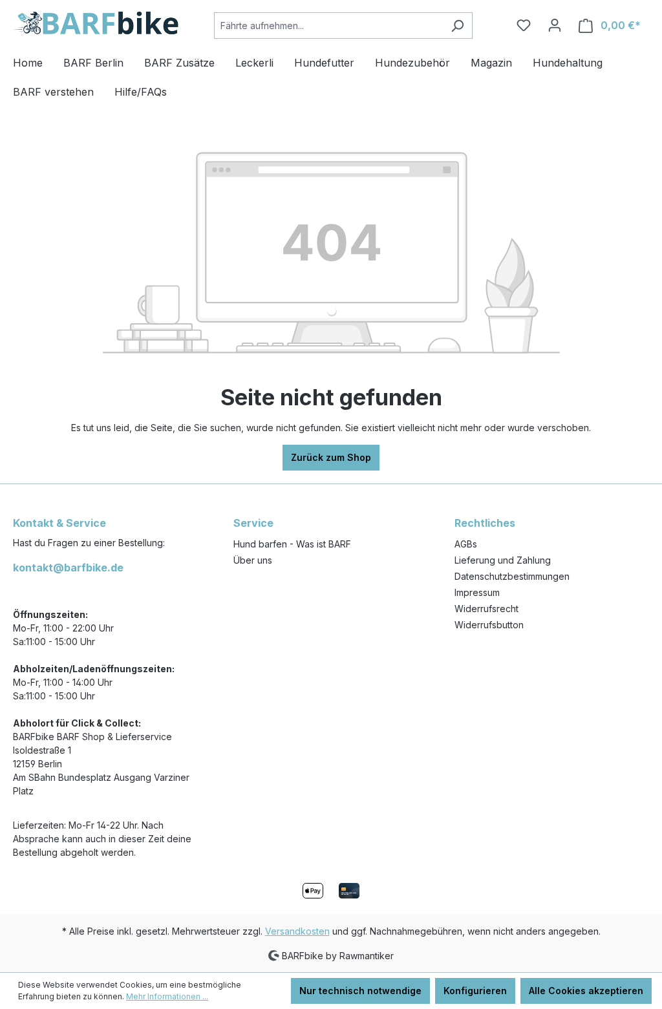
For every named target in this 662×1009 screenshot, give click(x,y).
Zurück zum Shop (331, 457)
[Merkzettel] (523, 25)
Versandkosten (297, 931)
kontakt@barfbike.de (68, 567)
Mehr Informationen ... (167, 996)
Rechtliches (484, 522)
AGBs (465, 543)
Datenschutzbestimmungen (512, 576)
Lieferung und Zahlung (502, 560)
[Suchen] (457, 25)
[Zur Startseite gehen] (95, 23)
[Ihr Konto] (554, 25)
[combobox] (328, 25)
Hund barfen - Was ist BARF (292, 543)
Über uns (252, 560)
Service (253, 522)
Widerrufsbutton (489, 624)
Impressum (477, 592)
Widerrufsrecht (486, 608)
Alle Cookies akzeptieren (586, 990)
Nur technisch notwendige (360, 990)
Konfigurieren (475, 990)
